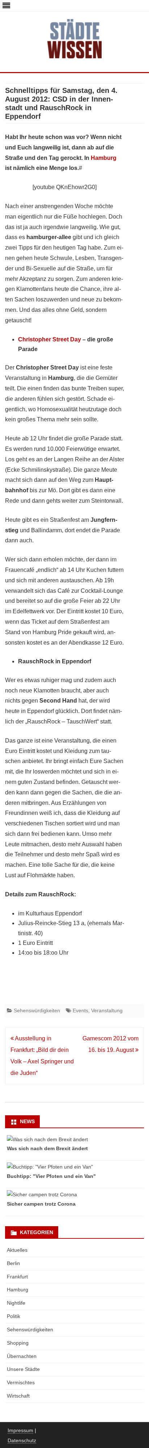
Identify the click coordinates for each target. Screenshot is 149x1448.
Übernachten (22, 1356)
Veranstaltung (107, 1010)
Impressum (20, 1430)
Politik (13, 1316)
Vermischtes (21, 1382)
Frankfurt (17, 1276)
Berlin (13, 1263)
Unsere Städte (23, 1369)
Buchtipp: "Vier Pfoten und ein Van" (51, 1176)
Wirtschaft (18, 1396)
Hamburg (103, 158)
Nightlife (16, 1303)
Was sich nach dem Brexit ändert (47, 1148)
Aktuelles (17, 1250)
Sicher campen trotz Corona (41, 1204)
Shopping (18, 1343)
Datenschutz (22, 1440)
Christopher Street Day (49, 339)
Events (80, 1010)
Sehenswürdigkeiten (37, 1010)
